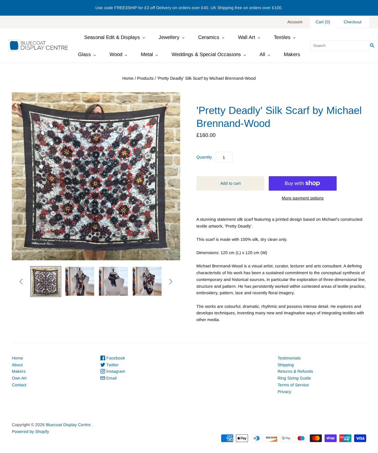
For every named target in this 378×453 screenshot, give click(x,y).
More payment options (303, 198)
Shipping (286, 364)
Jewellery (169, 37)
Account (294, 21)
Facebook (115, 358)
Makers (292, 54)
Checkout (352, 21)
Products (145, 78)
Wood (116, 54)
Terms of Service (293, 384)
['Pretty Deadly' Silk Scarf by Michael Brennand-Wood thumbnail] (45, 281)
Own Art (19, 378)
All (262, 54)
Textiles (282, 37)
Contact (19, 384)
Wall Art (246, 37)
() (323, 21)
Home (127, 78)
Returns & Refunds (295, 371)
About (17, 364)
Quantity (204, 157)
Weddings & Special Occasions (206, 54)
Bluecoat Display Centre (68, 424)
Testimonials (289, 358)
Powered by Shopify (30, 431)
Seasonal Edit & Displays (112, 37)
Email (111, 378)
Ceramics (208, 37)
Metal (147, 54)
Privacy (284, 391)
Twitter (112, 364)
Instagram (115, 371)
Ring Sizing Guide (294, 378)
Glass (84, 54)
